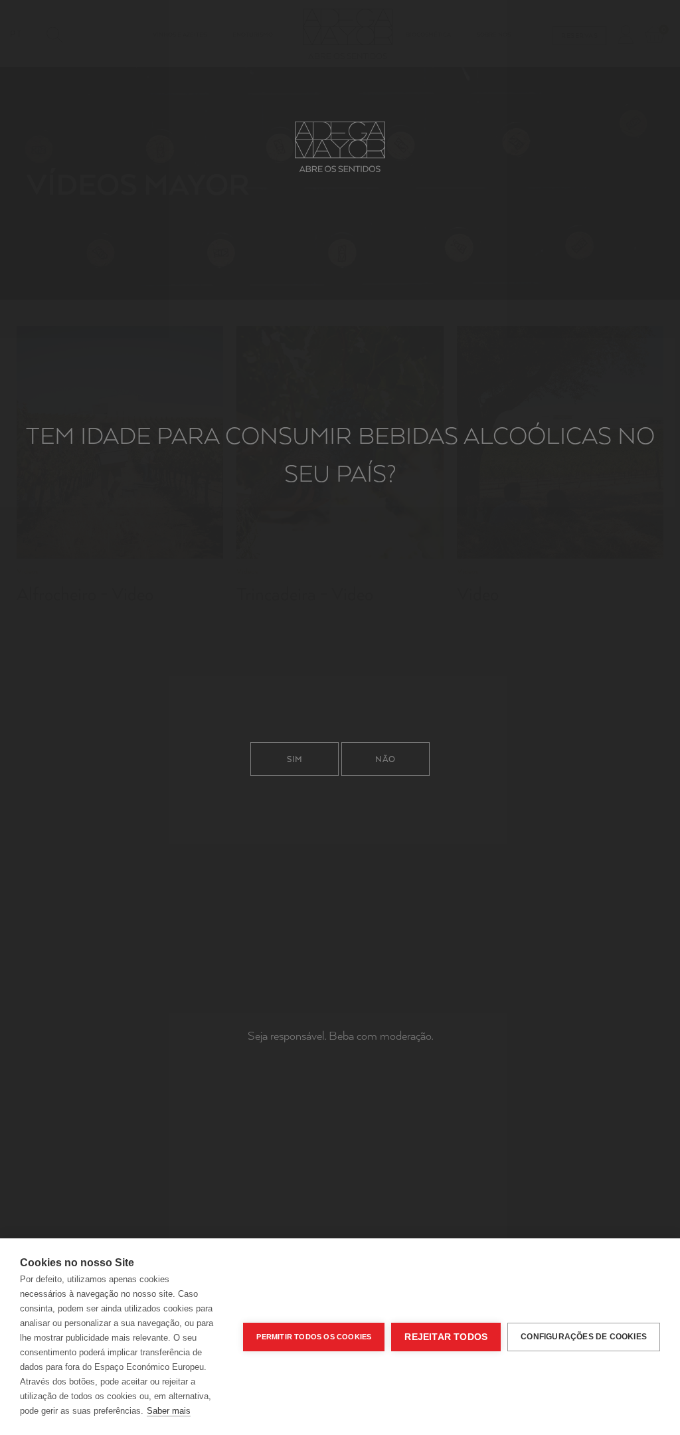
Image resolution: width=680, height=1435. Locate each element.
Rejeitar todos (445, 1337)
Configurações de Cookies (584, 1336)
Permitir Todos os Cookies (313, 1337)
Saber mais (169, 1411)
